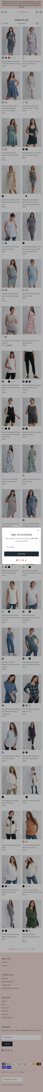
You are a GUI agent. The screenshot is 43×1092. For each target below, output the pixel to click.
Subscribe (21, 554)
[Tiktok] (26, 560)
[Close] (38, 530)
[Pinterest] (23, 560)
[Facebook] (17, 560)
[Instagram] (20, 560)
